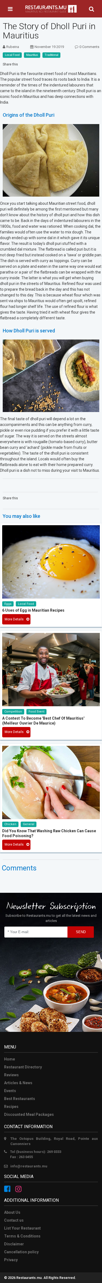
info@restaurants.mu (28, 1166)
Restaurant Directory (23, 1067)
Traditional (51, 54)
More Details (14, 619)
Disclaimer (14, 1244)
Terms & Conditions (22, 1236)
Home (9, 1059)
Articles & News (18, 1083)
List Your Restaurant (22, 1228)
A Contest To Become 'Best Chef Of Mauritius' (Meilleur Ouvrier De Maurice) (43, 720)
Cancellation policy (21, 1252)
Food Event (36, 711)
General (28, 824)
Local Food (12, 54)
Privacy (11, 1260)
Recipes (11, 1106)
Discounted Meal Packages (29, 1114)
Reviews (11, 1075)
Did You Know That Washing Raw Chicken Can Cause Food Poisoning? (49, 833)
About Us (12, 1212)
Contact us (14, 1220)
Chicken (10, 824)
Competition (13, 711)
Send (81, 932)
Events (10, 1091)
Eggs (7, 604)
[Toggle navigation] (10, 9)
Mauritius (32, 54)
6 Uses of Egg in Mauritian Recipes (33, 610)
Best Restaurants (19, 1098)
